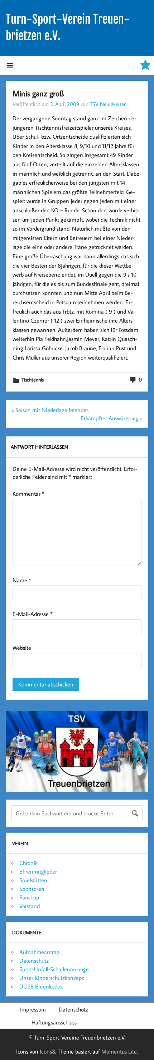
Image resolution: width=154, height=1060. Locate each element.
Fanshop (29, 897)
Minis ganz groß (38, 93)
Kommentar (28, 493)
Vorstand (29, 905)
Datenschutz (34, 960)
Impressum (33, 1009)
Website (22, 647)
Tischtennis (32, 379)
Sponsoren (31, 888)
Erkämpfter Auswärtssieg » (112, 418)
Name (22, 580)
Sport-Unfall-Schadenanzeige (54, 969)
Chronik (28, 862)
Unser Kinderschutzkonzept (51, 977)
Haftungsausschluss (54, 1022)
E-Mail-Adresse (33, 613)
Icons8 (47, 1051)
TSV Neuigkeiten (108, 103)
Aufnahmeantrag (39, 951)
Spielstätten (33, 880)
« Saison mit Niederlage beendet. (50, 409)
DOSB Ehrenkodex (41, 986)
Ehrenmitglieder (38, 871)
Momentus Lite (119, 1051)
